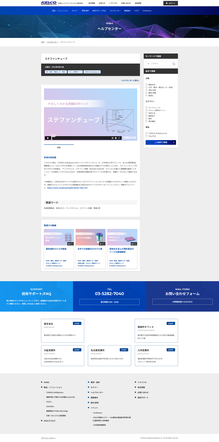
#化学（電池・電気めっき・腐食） (56, 261)
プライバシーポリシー (48, 438)
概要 (59, 147)
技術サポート (143, 397)
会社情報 (92, 3)
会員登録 (138, 3)
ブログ (136, 10)
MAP (77, 323)
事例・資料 (95, 382)
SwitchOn (50, 406)
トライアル (113, 3)
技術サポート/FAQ (99, 10)
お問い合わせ (126, 3)
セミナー (75, 10)
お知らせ (102, 3)
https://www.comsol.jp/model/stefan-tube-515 (67, 188)
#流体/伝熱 (81, 263)
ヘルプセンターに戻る (129, 80)
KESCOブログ (49, 420)
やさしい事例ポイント (75, 72)
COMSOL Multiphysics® (92, 72)
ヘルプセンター (115, 10)
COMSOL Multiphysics (54, 392)
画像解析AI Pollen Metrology (57, 411)
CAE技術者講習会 (99, 425)
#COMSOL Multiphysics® (54, 266)
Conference (97, 413)
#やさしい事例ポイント (53, 263)
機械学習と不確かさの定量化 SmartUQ (60, 397)
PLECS (48, 402)
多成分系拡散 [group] (50, 157)
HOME (46, 382)
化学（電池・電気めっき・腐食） (56, 72)
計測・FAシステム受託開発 (56, 415)
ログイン (172, 3)
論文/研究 (95, 402)
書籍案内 (127, 10)
